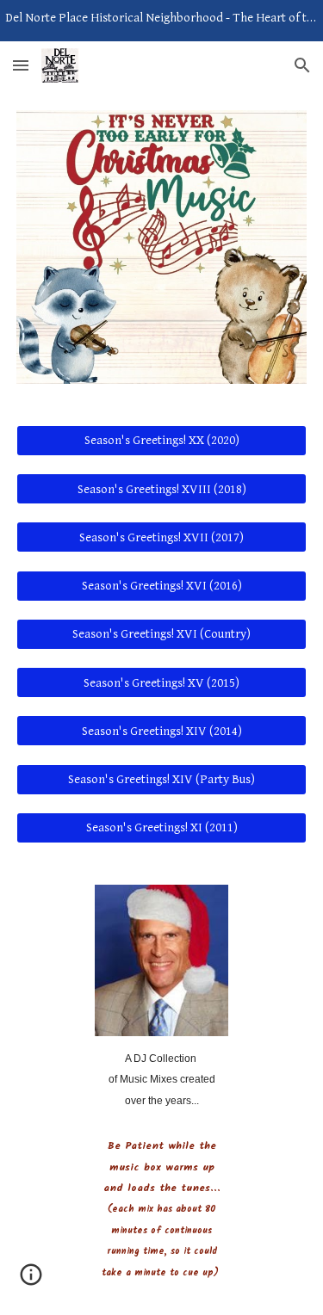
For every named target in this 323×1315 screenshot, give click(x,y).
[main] (161, 1079)
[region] (161, 20)
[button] (20, 65)
